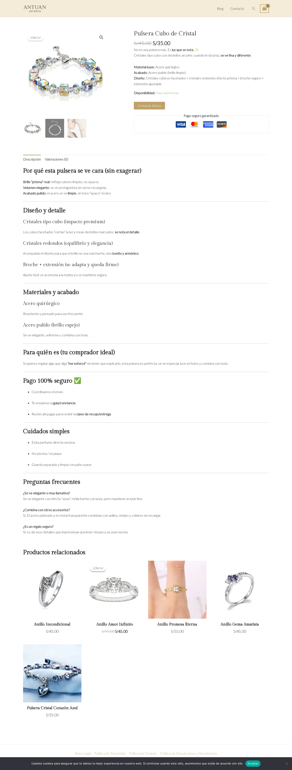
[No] (287, 763)
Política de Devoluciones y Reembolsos (188, 753)
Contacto (237, 8)
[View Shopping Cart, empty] (264, 8)
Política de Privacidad (109, 753)
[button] (254, 8)
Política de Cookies (143, 753)
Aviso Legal (83, 753)
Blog (220, 8)
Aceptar (253, 763)
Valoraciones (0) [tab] (56, 159)
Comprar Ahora (149, 106)
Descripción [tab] (32, 159)
